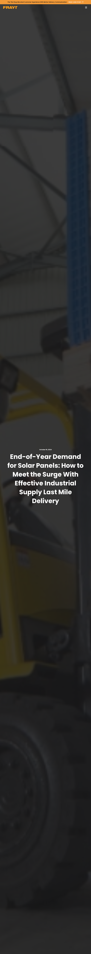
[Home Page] (10, 7)
